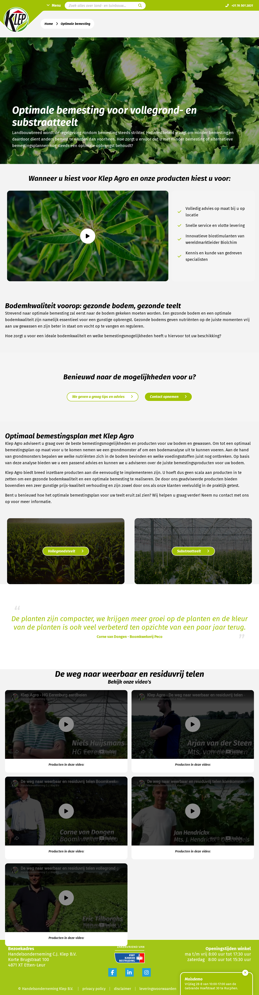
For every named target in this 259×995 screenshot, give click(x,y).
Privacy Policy (94, 989)
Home (49, 24)
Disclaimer (122, 989)
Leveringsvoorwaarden (157, 989)
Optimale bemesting (75, 24)
